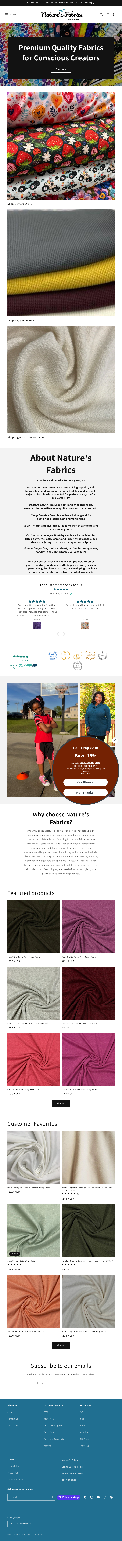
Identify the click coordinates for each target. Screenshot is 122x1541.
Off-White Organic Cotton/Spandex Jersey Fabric (28, 1188)
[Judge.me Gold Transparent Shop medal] (65, 655)
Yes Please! (86, 782)
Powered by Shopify (34, 1534)
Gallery (83, 1425)
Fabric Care (49, 1432)
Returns (47, 1445)
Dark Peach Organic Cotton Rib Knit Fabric (26, 1331)
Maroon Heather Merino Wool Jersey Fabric (80, 1023)
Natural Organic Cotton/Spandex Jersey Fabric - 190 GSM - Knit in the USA (87, 1189)
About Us (11, 1412)
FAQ (81, 1412)
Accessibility (13, 1466)
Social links (12, 1425)
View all (61, 1102)
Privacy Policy (13, 1473)
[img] (61, 589)
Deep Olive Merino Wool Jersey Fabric (23, 957)
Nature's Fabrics (20, 1534)
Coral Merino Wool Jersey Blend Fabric (24, 1089)
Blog (82, 1418)
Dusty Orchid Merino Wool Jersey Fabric (79, 957)
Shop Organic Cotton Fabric (24, 437)
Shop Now (61, 69)
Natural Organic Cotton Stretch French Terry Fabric (84, 1331)
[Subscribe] (84, 1383)
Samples (84, 1432)
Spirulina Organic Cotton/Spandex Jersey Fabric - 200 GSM (87, 1261)
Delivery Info (50, 1418)
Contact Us (12, 1418)
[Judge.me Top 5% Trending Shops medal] (77, 666)
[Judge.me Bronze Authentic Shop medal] (90, 655)
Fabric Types (86, 1445)
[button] (6, 14)
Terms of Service (15, 1479)
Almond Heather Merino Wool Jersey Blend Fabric (29, 1023)
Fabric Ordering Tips (53, 1425)
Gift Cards (84, 1439)
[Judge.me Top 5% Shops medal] (102, 655)
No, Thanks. (85, 792)
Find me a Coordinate (54, 1439)
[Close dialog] (115, 740)
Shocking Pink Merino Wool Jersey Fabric (79, 1089)
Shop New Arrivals (18, 203)
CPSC (46, 1412)
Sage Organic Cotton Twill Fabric (21, 1261)
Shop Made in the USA (20, 320)
